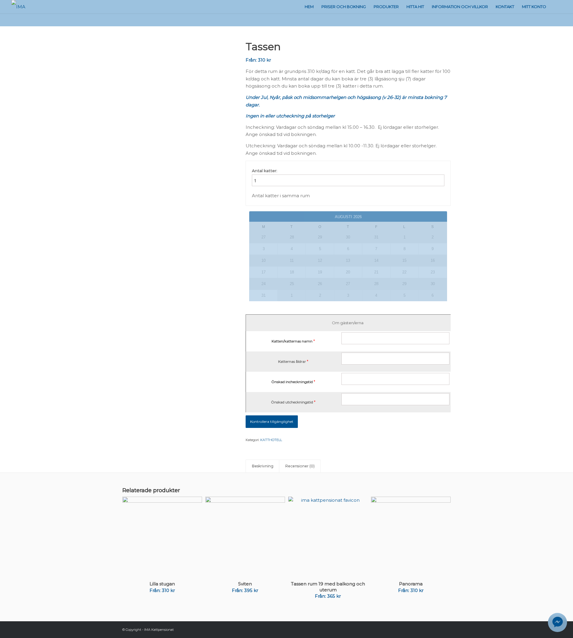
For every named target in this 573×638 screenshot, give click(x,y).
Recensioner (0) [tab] (300, 466)
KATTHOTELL (271, 440)
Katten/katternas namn (292, 341)
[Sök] (556, 6)
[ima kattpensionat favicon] (176, 95)
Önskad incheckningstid (292, 382)
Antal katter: (264, 170)
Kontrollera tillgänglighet (271, 421)
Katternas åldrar (292, 361)
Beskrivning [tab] (262, 466)
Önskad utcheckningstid (292, 402)
